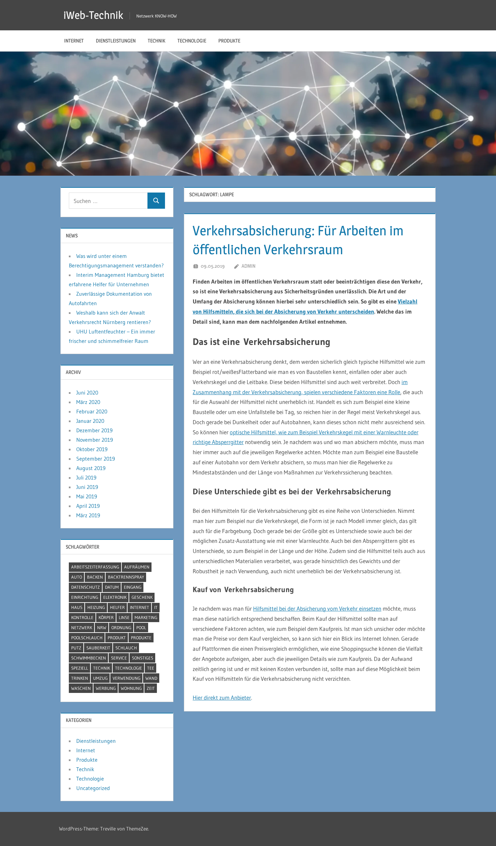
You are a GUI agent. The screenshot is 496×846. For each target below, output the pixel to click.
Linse (124, 617)
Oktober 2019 (92, 449)
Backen (95, 577)
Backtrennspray (126, 577)
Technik (156, 40)
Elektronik (115, 597)
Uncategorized (93, 788)
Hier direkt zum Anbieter (222, 697)
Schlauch (126, 647)
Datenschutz (85, 587)
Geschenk (142, 597)
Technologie (191, 40)
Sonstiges (142, 658)
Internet (74, 40)
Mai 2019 (86, 496)
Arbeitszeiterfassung (95, 567)
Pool (141, 627)
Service (119, 658)
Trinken (79, 678)
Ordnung (121, 627)
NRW (101, 627)
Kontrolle (82, 617)
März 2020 (88, 402)
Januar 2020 (90, 420)
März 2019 (88, 515)
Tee (150, 668)
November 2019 (94, 439)
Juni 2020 (87, 392)
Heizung (96, 607)
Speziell (79, 668)
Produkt (117, 637)
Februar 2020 (91, 411)
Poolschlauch (87, 637)
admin (248, 266)
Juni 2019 (87, 487)
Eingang (132, 587)
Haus (76, 607)
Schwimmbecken (88, 658)
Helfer (117, 607)
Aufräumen (136, 567)
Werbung (106, 688)
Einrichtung (84, 597)
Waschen (81, 688)
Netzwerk (81, 627)
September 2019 (95, 458)
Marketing (146, 617)
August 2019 (91, 468)
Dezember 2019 (94, 430)
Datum (112, 587)
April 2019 (88, 505)
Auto (76, 577)
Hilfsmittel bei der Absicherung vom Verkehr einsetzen (317, 608)
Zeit (151, 688)
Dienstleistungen (116, 40)
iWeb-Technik (93, 15)
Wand (151, 678)
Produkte (229, 40)
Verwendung (126, 678)
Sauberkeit (98, 647)
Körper (106, 617)
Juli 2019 (86, 477)
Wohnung (131, 688)
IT (156, 607)
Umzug (100, 678)
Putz (76, 647)
